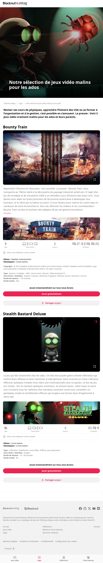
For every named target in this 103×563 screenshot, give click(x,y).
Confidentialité (47, 541)
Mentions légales (10, 541)
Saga (5, 532)
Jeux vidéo (7, 529)
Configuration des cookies (66, 541)
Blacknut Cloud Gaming (53, 529)
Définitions (47, 526)
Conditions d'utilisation (29, 541)
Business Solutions (51, 532)
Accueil (6, 526)
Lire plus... (8, 213)
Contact (97, 526)
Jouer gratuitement (51, 294)
